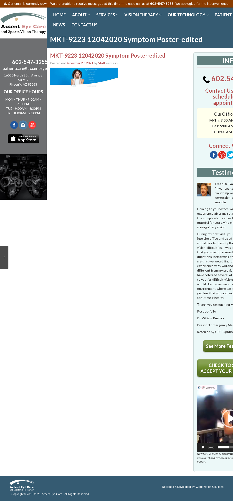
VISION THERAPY (141, 14)
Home (59, 14)
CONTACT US (84, 24)
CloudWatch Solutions (209, 486)
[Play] (203, 447)
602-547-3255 (30, 61)
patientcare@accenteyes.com (30, 68)
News (59, 24)
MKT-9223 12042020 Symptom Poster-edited (108, 55)
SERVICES (105, 14)
